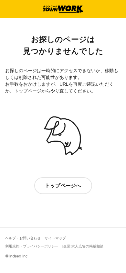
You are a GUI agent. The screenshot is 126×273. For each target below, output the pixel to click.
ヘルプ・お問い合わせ (23, 238)
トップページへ (63, 185)
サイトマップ (55, 238)
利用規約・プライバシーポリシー (31, 246)
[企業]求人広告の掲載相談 (82, 246)
